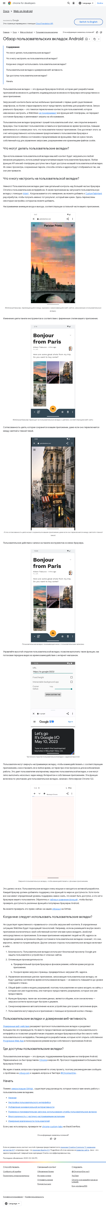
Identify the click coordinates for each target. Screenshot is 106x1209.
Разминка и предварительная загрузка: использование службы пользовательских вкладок (52, 1112)
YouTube (75, 1175)
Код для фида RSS (79, 1186)
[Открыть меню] (4, 3)
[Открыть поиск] (68, 3)
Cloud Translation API (44, 23)
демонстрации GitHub (22, 1088)
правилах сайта (82, 1150)
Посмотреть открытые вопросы (16, 1175)
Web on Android (22, 11)
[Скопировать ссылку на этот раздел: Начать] (15, 1081)
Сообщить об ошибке (12, 1171)
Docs (6, 11)
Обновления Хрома (45, 1171)
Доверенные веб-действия (16, 1026)
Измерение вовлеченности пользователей (29, 1121)
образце (56, 909)
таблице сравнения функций (64, 899)
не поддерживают (48, 113)
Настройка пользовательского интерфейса (29, 1102)
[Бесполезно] (101, 32)
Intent (26, 193)
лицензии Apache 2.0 (41, 1150)
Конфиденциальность (34, 1197)
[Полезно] (97, 32)
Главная (6, 32)
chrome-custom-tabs (52, 1126)
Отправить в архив (45, 1180)
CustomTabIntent (93, 193)
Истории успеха (44, 1175)
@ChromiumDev (68, 1073)
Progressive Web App (13, 1041)
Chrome (43, 1060)
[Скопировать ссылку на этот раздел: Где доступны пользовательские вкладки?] (66, 1048)
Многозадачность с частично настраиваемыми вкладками (36, 1116)
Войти (100, 3)
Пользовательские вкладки (47, 32)
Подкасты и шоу (44, 1184)
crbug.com (24, 1073)
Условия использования (13, 1197)
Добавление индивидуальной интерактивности (31, 1107)
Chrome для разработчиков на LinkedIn (85, 1181)
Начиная (12, 1098)
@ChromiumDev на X (80, 1171)
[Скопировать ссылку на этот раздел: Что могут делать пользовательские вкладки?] (71, 148)
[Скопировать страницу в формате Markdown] (94, 39)
